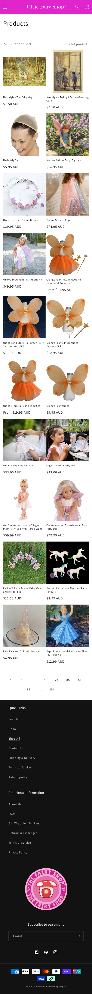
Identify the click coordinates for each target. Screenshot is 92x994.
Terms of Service (20, 767)
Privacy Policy (18, 852)
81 (79, 680)
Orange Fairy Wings (57, 405)
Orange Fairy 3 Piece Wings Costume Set (62, 344)
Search (13, 719)
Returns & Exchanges (23, 833)
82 (28, 689)
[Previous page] (10, 680)
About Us (15, 804)
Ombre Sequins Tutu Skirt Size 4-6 (23, 279)
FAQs (12, 814)
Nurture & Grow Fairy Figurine (63, 160)
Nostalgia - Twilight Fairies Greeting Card (67, 98)
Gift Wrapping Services (24, 823)
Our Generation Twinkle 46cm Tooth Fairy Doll (67, 527)
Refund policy (18, 777)
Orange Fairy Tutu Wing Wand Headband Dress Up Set (63, 281)
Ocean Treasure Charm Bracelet (21, 220)
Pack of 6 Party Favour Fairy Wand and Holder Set (23, 590)
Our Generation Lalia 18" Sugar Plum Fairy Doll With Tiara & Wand (23, 527)
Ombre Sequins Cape (58, 220)
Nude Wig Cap (11, 160)
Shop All (14, 738)
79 (56, 680)
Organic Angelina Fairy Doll (19, 465)
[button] (5, 7)
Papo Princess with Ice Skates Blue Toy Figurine (66, 653)
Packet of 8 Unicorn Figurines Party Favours (66, 590)
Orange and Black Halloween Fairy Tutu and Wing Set (23, 344)
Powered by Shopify (56, 986)
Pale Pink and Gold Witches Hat (21, 651)
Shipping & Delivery (22, 758)
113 (52, 689)
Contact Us (16, 748)
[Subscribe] (78, 936)
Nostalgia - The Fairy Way (18, 97)
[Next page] (63, 689)
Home (13, 729)
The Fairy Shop (40, 986)
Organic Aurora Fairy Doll (61, 465)
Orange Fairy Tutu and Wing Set (21, 405)
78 (44, 680)
